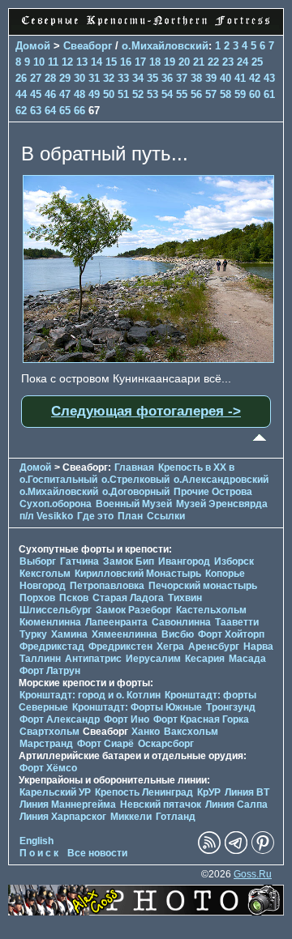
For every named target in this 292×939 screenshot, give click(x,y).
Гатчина (79, 561)
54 (167, 94)
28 (50, 78)
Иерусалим (153, 658)
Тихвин (185, 598)
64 (50, 111)
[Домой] (146, 25)
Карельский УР (55, 792)
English (36, 841)
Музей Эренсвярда (222, 504)
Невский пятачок (160, 804)
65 (65, 111)
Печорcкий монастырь (202, 585)
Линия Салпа (236, 804)
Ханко (145, 731)
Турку (33, 634)
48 (79, 94)
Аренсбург (213, 646)
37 (181, 78)
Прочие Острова (213, 491)
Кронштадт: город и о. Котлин (90, 695)
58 (225, 94)
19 (169, 62)
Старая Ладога (128, 598)
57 (211, 94)
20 (184, 62)
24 (242, 62)
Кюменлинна (50, 622)
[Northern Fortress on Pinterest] (262, 850)
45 (35, 94)
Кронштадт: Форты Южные (137, 707)
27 (35, 78)
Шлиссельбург (55, 610)
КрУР (209, 792)
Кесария (205, 658)
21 (198, 62)
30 (79, 78)
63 (35, 111)
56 (196, 94)
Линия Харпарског (62, 816)
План (130, 516)
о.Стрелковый (135, 479)
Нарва (258, 646)
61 (269, 94)
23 (228, 62)
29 (65, 78)
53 (152, 94)
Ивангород (184, 561)
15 (111, 62)
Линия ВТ (247, 792)
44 (21, 94)
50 (108, 94)
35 (152, 78)
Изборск (234, 561)
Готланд (175, 816)
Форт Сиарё (105, 743)
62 (21, 111)
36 (167, 78)
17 (140, 62)
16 (125, 62)
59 (240, 94)
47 (65, 94)
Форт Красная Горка (201, 719)
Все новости (97, 853)
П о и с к (38, 853)
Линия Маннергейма (67, 804)
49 (94, 94)
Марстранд (46, 743)
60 (254, 94)
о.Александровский (221, 479)
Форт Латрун (49, 671)
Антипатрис (93, 658)
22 (213, 62)
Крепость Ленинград (144, 792)
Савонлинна (181, 622)
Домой (32, 46)
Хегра (170, 646)
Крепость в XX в (196, 467)
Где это (95, 516)
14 (96, 62)
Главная (134, 467)
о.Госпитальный (58, 479)
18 (155, 62)
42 (254, 78)
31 (94, 78)
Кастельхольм (211, 610)
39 (211, 78)
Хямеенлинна (124, 634)
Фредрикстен (120, 646)
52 (138, 94)
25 (257, 62)
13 (82, 62)
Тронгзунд (231, 707)
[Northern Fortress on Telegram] (236, 850)
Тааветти (237, 622)
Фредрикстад (51, 646)
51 (123, 94)
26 (21, 78)
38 (196, 78)
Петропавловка (107, 585)
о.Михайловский (165, 46)
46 (50, 94)
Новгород (42, 585)
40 (225, 78)
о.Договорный (136, 491)
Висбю (177, 634)
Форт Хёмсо (48, 768)
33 (123, 78)
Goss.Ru (253, 874)
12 (67, 62)
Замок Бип (128, 561)
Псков (73, 598)
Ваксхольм (191, 731)
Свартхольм (49, 731)
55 (181, 94)
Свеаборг (87, 46)
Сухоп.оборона (55, 504)
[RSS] (209, 850)
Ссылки (166, 516)
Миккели (131, 816)
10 (39, 62)
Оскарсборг (166, 743)
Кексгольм (45, 573)
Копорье (225, 573)
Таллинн (40, 658)
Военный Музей (134, 504)
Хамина (69, 634)
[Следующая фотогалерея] (148, 358)
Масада (247, 658)
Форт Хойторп (231, 634)
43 (269, 78)
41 (240, 78)
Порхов (37, 598)
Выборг (37, 561)
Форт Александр (59, 719)
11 (53, 62)
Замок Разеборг (134, 610)
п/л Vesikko (46, 516)
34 (138, 78)
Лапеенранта (116, 622)
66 (79, 111)
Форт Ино (126, 719)
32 (108, 78)
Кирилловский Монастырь (138, 573)
